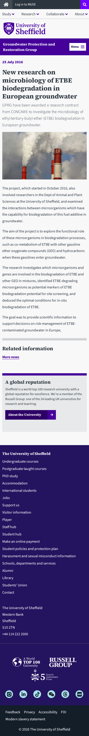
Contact (8, 592)
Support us (10, 505)
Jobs (6, 497)
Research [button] (28, 14)
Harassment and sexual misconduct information (39, 556)
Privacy (29, 712)
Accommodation (15, 483)
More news (10, 357)
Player (7, 519)
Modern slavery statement (25, 719)
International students (19, 490)
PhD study (10, 476)
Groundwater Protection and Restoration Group (29, 47)
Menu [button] (75, 46)
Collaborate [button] (55, 14)
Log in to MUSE (26, 4)
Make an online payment (21, 541)
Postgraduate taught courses (24, 468)
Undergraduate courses (20, 461)
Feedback (12, 712)
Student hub (11, 534)
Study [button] (6, 14)
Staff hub (9, 526)
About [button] (79, 14)
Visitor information (16, 512)
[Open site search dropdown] (84, 4)
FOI (63, 712)
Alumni (7, 570)
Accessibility (48, 712)
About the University (24, 414)
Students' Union (14, 585)
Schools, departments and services (29, 563)
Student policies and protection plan (30, 548)
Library (7, 577)
